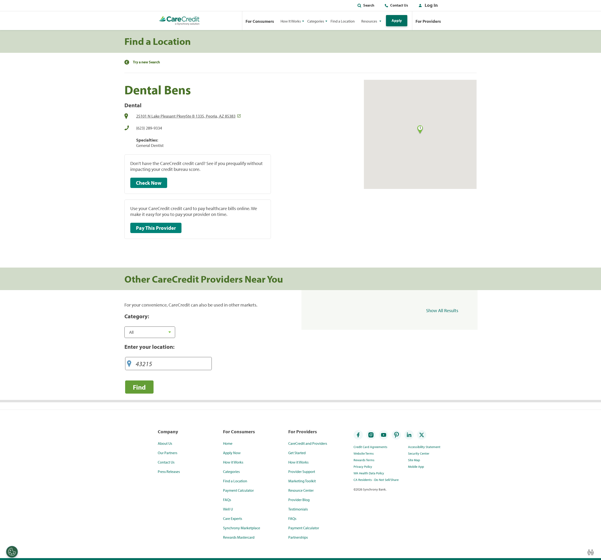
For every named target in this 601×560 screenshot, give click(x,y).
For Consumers (260, 21)
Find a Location (343, 21)
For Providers (428, 21)
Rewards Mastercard (238, 537)
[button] (427, 6)
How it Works (233, 462)
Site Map (414, 460)
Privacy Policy (363, 466)
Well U (228, 509)
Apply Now (232, 452)
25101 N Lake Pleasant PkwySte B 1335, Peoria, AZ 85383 (185, 116)
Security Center (418, 453)
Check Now (149, 183)
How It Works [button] (291, 21)
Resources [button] (369, 21)
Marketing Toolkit (302, 481)
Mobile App (416, 466)
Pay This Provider (156, 228)
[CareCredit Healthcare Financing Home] (179, 20)
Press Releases (169, 471)
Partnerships (298, 537)
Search (368, 5)
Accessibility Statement (424, 447)
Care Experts (232, 518)
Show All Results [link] (442, 310)
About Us (165, 443)
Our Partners (167, 452)
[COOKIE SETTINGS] (12, 552)
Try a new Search (146, 62)
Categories (231, 471)
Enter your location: (149, 346)
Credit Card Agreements (370, 447)
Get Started (297, 452)
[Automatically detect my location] (129, 362)
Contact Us (399, 5)
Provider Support (301, 471)
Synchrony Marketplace (241, 527)
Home (227, 443)
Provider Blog (299, 499)
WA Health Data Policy (369, 473)
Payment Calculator (238, 490)
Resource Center (301, 490)
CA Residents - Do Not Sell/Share (376, 480)
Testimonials (298, 509)
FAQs (227, 499)
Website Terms (364, 453)
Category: (136, 316)
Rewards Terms (364, 460)
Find (139, 387)
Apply (397, 20)
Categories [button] (315, 21)
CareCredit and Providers (307, 443)
